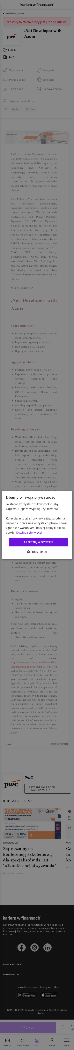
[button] (37, 551)
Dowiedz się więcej (29, 532)
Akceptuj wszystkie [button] (38, 542)
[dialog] (37, 525)
